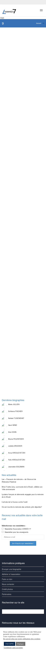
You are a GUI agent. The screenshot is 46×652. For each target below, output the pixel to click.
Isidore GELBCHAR (19, 241)
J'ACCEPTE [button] (9, 644)
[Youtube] (8, 2)
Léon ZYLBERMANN (19, 106)
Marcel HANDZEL (18, 368)
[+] (23, 41)
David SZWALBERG (19, 203)
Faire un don (7, 579)
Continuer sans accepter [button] (13, 648)
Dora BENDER (17, 336)
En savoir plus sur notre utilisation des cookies (21, 639)
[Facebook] (4, 2)
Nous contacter (8, 584)
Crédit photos (7, 589)
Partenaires (6, 594)
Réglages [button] (20, 644)
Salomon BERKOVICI (20, 75)
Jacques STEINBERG (20, 273)
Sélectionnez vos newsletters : (14, 525)
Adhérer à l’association (11, 574)
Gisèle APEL (17, 45)
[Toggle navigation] (41, 10)
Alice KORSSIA (18, 138)
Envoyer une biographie (11, 569)
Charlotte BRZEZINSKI (20, 304)
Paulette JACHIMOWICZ (20, 170)
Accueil (38, 23)
